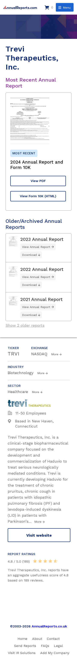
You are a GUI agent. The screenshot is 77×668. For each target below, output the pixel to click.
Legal (58, 646)
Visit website (39, 535)
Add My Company (54, 653)
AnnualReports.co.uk (49, 626)
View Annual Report (36, 247)
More (54, 354)
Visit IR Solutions (22, 653)
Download (29, 255)
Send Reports (25, 646)
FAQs (45, 646)
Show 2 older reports (25, 325)
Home (22, 639)
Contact (53, 639)
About (37, 639)
